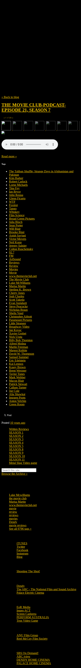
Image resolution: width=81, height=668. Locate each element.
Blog (19, 556)
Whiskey (14, 211)
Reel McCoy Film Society (32, 638)
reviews (13, 515)
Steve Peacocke (18, 306)
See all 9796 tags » (20, 528)
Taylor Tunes (17, 374)
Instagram (22, 553)
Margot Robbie (18, 350)
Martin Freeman (18, 347)
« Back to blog (10, 97)
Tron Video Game (27, 620)
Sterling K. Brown (20, 289)
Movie (13, 272)
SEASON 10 (17, 456)
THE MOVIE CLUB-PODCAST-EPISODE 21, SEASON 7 (34, 107)
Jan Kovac (15, 330)
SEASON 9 (16, 452)
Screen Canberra (26, 613)
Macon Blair (16, 380)
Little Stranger (17, 323)
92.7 (11, 252)
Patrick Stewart (18, 384)
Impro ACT (24, 610)
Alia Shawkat (17, 394)
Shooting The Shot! (28, 571)
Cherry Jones (17, 293)
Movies (13, 269)
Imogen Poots (17, 397)
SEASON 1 (16, 432)
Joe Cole (14, 390)
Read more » (9, 156)
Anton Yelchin (17, 401)
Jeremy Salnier (18, 245)
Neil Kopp (15, 242)
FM (11, 255)
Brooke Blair (16, 232)
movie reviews (17, 525)
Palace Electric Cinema (30, 592)
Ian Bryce (15, 191)
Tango (13, 208)
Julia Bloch (15, 222)
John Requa (16, 195)
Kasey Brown (17, 367)
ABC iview (23, 656)
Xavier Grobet (17, 333)
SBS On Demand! (27, 653)
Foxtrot (13, 205)
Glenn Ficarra (17, 198)
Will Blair (15, 228)
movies (13, 518)
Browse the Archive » (15, 473)
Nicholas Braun (18, 309)
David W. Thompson (21, 353)
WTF (12, 201)
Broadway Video (19, 326)
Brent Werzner (17, 370)
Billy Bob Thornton (21, 340)
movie (12, 508)
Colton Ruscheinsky (21, 249)
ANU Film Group (27, 635)
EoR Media (23, 607)
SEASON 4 (16, 442)
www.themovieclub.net (23, 276)
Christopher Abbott (20, 316)
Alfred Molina (17, 343)
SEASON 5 (16, 446)
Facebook (22, 550)
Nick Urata (15, 336)
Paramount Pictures (20, 320)
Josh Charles (16, 296)
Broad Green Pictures (22, 218)
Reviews (14, 262)
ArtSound (15, 259)
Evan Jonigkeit (18, 303)
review (13, 511)
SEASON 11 (17, 459)
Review (13, 266)
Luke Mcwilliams (19, 495)
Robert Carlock (18, 181)
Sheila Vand (16, 313)
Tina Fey (14, 188)
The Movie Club (40, 39)
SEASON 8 (16, 449)
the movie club (18, 498)
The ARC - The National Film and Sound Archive (46, 589)
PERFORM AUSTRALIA (33, 617)
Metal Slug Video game (23, 462)
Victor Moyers (17, 238)
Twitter (21, 546)
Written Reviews (19, 429)
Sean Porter (16, 225)
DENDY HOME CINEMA (33, 659)
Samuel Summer (19, 357)
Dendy (13, 522)
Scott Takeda (16, 299)
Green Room (16, 404)
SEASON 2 (16, 435)
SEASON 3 (16, 439)
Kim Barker (16, 178)
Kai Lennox (16, 363)
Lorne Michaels (18, 184)
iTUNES (22, 543)
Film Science (16, 215)
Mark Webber (17, 377)
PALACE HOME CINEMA (34, 663)
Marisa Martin (17, 286)
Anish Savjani (17, 235)
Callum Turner (17, 387)
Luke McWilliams (19, 282)
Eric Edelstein (17, 360)
